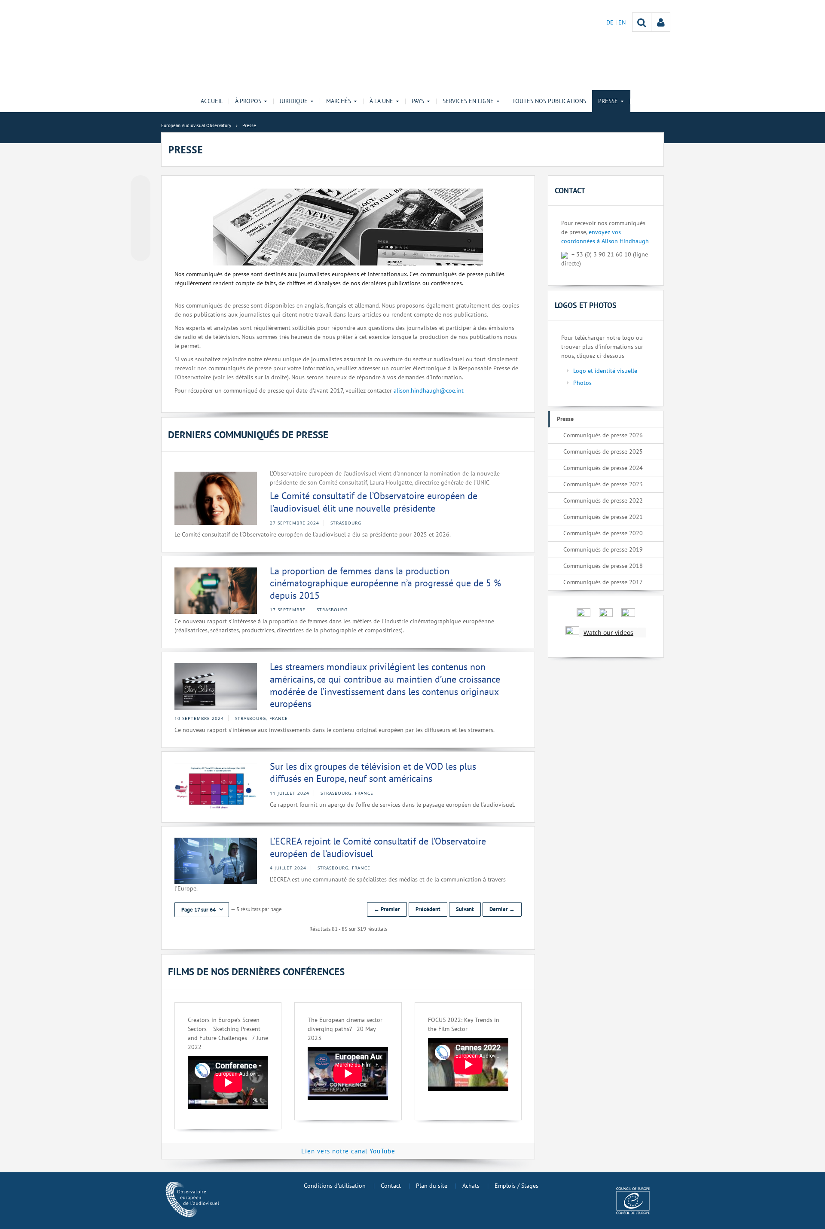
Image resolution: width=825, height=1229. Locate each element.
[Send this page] (140, 251)
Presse (565, 419)
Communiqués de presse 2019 (603, 549)
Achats (471, 1185)
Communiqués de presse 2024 (603, 468)
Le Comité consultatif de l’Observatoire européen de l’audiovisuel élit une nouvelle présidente (373, 502)
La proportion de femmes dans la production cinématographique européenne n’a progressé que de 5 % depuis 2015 (385, 583)
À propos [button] (248, 101)
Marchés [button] (338, 101)
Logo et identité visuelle (605, 371)
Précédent (428, 909)
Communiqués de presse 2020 (603, 533)
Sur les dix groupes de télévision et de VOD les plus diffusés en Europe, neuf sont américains (373, 772)
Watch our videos (608, 632)
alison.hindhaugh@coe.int (429, 390)
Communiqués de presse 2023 (603, 484)
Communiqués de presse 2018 (603, 566)
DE (610, 22)
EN (622, 22)
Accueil (212, 101)
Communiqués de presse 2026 (603, 435)
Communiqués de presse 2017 (603, 582)
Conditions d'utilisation (335, 1185)
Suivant (465, 909)
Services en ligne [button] (468, 101)
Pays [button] (418, 101)
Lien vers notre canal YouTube (348, 1151)
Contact (391, 1185)
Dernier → (502, 909)
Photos (582, 383)
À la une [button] (381, 101)
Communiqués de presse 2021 (603, 517)
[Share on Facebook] (140, 218)
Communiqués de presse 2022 (603, 500)
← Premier (387, 909)
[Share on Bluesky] (140, 186)
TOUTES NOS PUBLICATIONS (549, 101)
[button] (201, 909)
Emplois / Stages (516, 1185)
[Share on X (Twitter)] (140, 202)
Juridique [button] (294, 101)
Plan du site (431, 1185)
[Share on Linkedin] (140, 235)
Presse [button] (608, 101)
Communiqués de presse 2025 (603, 451)
